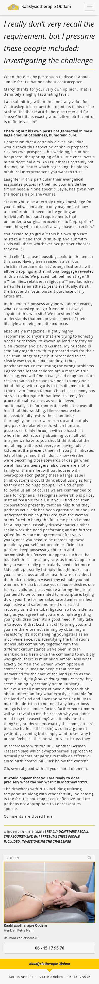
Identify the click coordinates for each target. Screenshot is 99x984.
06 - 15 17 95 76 (49, 948)
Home (37, 831)
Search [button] (89, 858)
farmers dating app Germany (59, 678)
